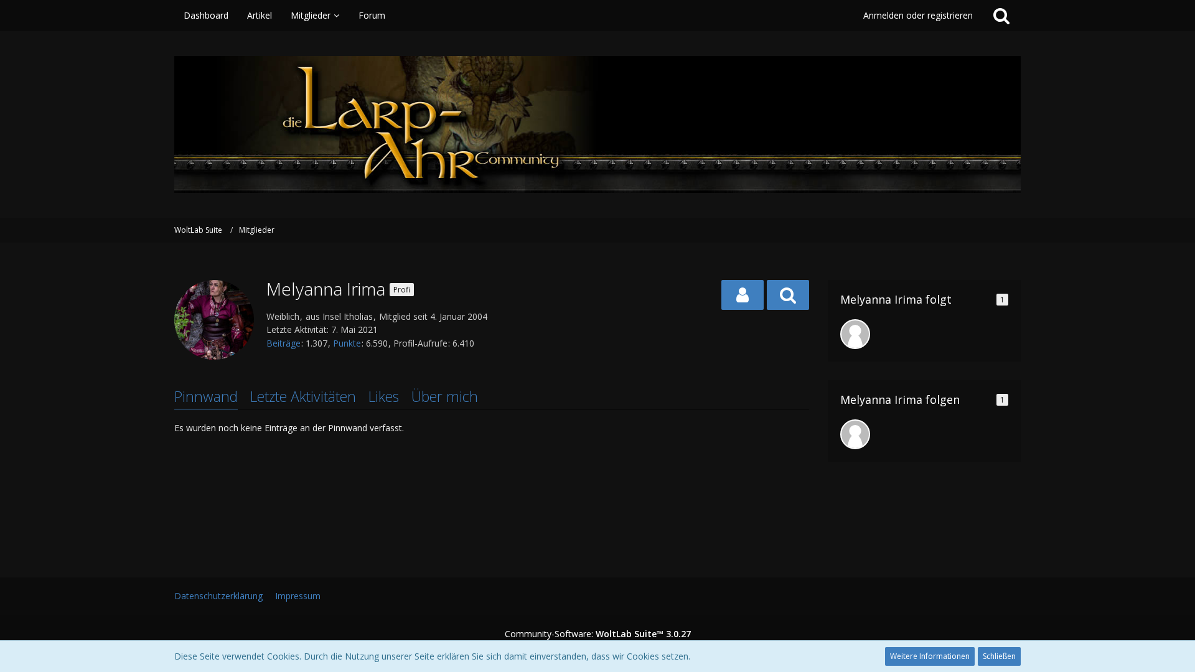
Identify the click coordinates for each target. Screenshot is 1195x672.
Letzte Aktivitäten (303, 396)
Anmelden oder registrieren (918, 15)
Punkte (347, 343)
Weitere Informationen (930, 656)
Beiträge (283, 343)
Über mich (444, 396)
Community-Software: (598, 634)
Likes (383, 396)
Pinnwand (206, 396)
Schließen (999, 656)
